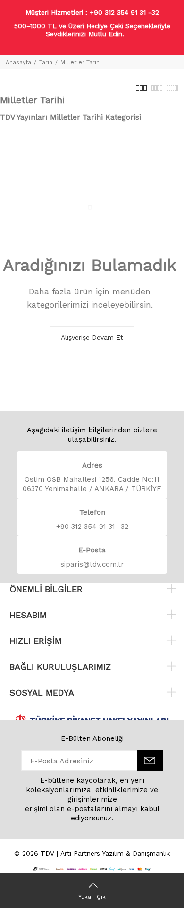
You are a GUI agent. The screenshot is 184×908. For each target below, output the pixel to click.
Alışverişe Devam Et (92, 337)
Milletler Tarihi (80, 62)
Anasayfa (18, 62)
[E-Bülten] (150, 760)
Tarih (45, 62)
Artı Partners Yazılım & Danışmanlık (115, 853)
